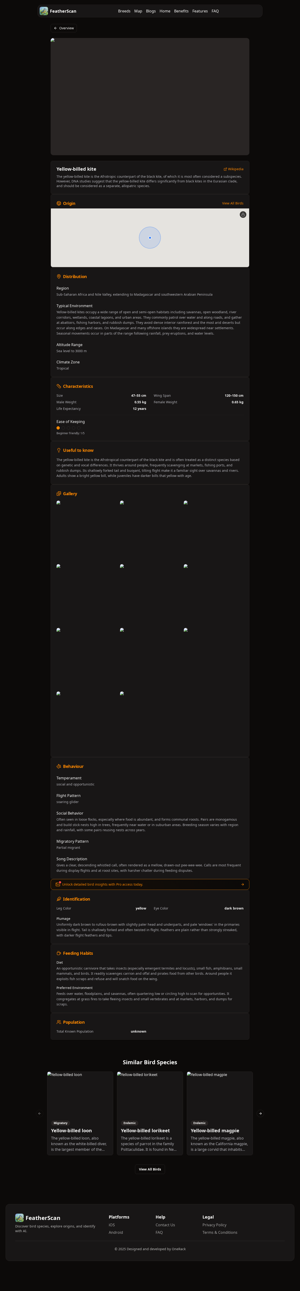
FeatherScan (63, 11)
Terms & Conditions (219, 1232)
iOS (112, 1224)
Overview (66, 28)
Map (138, 11)
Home (165, 11)
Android (116, 1232)
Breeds (124, 11)
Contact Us (165, 1224)
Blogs (151, 11)
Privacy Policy (214, 1224)
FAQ (215, 11)
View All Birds (233, 203)
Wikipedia (236, 169)
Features (200, 11)
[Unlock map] (243, 214)
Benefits (181, 11)
